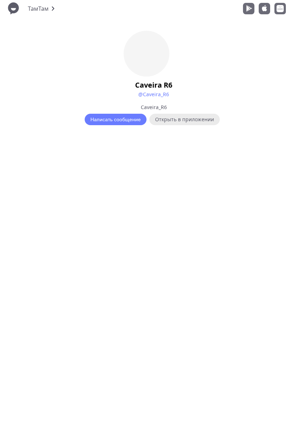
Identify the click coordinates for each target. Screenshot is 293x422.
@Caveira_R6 (153, 94)
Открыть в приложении (184, 119)
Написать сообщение (115, 119)
